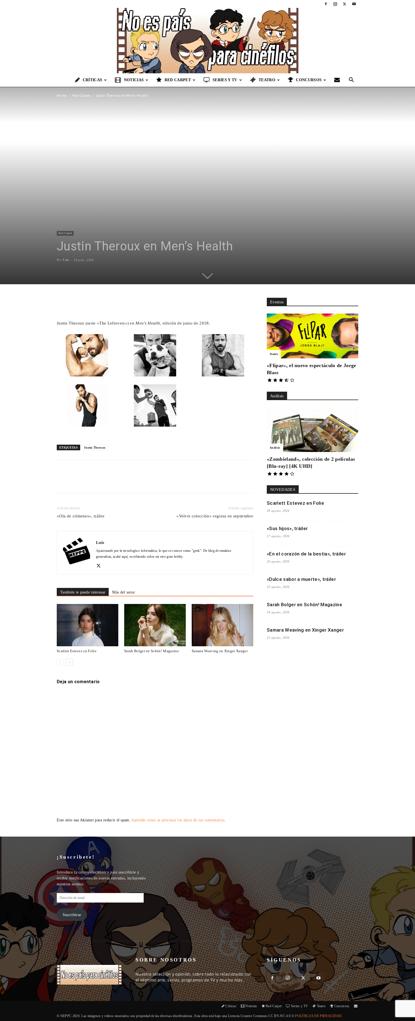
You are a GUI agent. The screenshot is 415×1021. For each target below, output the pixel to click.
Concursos (309, 80)
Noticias (134, 80)
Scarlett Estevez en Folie (77, 651)
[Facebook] (326, 4)
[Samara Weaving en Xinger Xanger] (222, 625)
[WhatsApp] (122, 481)
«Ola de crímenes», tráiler (80, 516)
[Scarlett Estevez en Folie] (87, 625)
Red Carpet (178, 80)
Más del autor (123, 592)
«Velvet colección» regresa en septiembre (214, 516)
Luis (66, 259)
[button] (351, 80)
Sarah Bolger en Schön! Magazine (151, 651)
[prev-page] (60, 662)
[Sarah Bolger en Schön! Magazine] (155, 625)
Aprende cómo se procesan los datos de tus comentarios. (178, 820)
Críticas (92, 80)
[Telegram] (148, 481)
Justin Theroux (95, 447)
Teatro (267, 80)
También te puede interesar (82, 592)
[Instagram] (335, 4)
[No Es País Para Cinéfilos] (207, 40)
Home (62, 95)
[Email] (135, 481)
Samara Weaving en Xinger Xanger (220, 651)
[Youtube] (354, 4)
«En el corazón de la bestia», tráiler (306, 554)
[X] (344, 4)
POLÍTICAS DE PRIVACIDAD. (319, 1016)
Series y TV (225, 80)
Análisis (275, 447)
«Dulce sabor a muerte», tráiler (301, 579)
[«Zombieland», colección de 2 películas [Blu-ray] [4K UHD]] (312, 429)
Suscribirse (72, 915)
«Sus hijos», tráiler (287, 528)
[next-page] (69, 662)
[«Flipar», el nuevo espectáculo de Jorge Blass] (312, 336)
